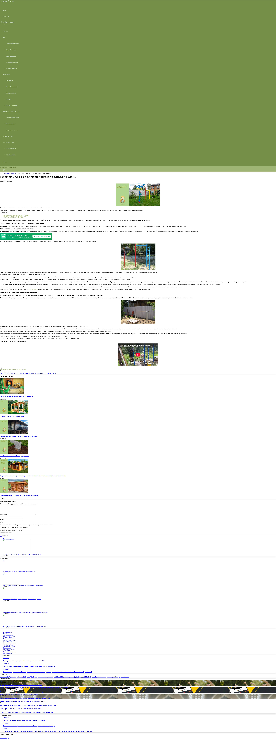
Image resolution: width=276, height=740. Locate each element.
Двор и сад (6, 74)
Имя (1, 517)
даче (24, 677)
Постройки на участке (11, 68)
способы (99, 677)
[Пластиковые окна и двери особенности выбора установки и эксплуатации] (11, 584)
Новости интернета (11, 154)
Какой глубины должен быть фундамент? (14, 456)
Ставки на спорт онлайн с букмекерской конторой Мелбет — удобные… (22, 599)
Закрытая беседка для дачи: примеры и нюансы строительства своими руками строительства (33, 476)
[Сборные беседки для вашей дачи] (14, 413)
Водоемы (8, 99)
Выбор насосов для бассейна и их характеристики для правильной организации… (25, 626)
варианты (3, 677)
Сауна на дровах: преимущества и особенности (16, 396)
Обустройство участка (12, 86)
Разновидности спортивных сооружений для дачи (16, 215)
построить (66, 677)
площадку (9, 369)
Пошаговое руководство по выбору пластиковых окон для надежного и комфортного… (26, 612)
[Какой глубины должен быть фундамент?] (14, 453)
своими (85, 676)
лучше (48, 677)
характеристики (124, 677)
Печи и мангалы (8, 136)
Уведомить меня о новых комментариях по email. (15, 527)
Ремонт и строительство (11, 111)
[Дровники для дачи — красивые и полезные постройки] (14, 492)
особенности (59, 677)
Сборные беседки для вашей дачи (12, 416)
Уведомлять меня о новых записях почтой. (13, 530)
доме (35, 677)
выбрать (19, 677)
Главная (2, 173)
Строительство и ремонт (12, 43)
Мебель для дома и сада (9, 642)
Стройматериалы (10, 124)
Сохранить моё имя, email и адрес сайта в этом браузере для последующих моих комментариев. (27, 525)
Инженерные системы (12, 62)
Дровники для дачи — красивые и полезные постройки (19, 495)
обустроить (3, 369)
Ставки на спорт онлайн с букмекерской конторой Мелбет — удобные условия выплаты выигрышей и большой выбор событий (44, 692)
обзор (51, 677)
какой (45, 677)
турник (24, 369)
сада (81, 677)
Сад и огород (9, 80)
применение (71, 677)
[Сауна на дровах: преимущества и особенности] (12, 393)
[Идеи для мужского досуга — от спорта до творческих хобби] (11, 570)
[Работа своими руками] (7, 3)
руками (76, 677)
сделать (14, 369)
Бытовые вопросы (11, 148)
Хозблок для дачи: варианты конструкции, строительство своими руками (22, 554)
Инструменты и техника (12, 130)
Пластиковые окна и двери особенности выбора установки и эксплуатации (23, 585)
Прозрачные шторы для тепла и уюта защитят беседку (19, 436)
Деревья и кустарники (11, 105)
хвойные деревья (33, 289)
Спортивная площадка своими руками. (13, 217)
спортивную (19, 369)
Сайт (1, 522)
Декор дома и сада (11, 56)
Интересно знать (8, 142)
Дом (4, 37)
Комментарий (4, 514)
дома (32, 677)
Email (2, 519)
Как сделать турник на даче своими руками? (14, 216)
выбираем (13, 677)
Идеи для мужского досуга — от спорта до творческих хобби (19, 571)
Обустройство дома (11, 49)
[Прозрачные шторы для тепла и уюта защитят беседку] (14, 433)
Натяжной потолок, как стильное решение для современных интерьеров (25, 698)
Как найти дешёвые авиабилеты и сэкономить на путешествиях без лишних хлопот (29, 705)
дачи (28, 677)
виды (9, 677)
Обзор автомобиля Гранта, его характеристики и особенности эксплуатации (26, 712)
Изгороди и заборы (11, 93)
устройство (115, 677)
